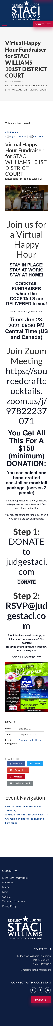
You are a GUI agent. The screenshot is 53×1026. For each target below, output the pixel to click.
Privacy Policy (9, 906)
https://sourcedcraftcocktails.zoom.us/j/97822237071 (26, 395)
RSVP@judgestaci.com (26, 615)
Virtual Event (36, 740)
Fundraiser (24, 740)
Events (17, 81)
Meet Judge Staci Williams (15, 877)
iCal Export (36, 136)
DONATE (26, 581)
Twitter (36, 763)
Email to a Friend (22, 783)
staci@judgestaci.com (39, 969)
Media (5, 887)
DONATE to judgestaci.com (26, 556)
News (5, 892)
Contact (6, 896)
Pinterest (17, 776)
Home (8, 81)
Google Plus (20, 770)
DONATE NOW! (43, 24)
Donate (40, 999)
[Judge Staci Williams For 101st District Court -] (26, 10)
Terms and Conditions (13, 901)
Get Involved (8, 882)
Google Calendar (16, 136)
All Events (12, 132)
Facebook (17, 763)
